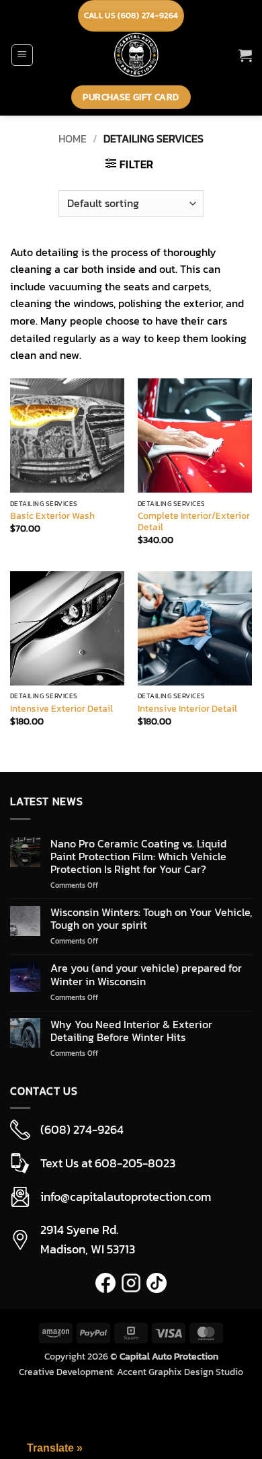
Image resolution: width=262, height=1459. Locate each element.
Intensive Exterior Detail (61, 709)
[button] (22, 55)
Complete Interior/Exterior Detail (194, 522)
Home (72, 138)
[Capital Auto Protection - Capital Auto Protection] (136, 55)
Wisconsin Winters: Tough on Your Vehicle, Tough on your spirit (151, 918)
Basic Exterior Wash (52, 516)
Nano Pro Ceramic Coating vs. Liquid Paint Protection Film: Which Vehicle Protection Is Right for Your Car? (138, 856)
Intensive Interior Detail (187, 709)
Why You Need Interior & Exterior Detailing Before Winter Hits (131, 1031)
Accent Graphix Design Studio (180, 1371)
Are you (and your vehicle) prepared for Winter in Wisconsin (146, 974)
